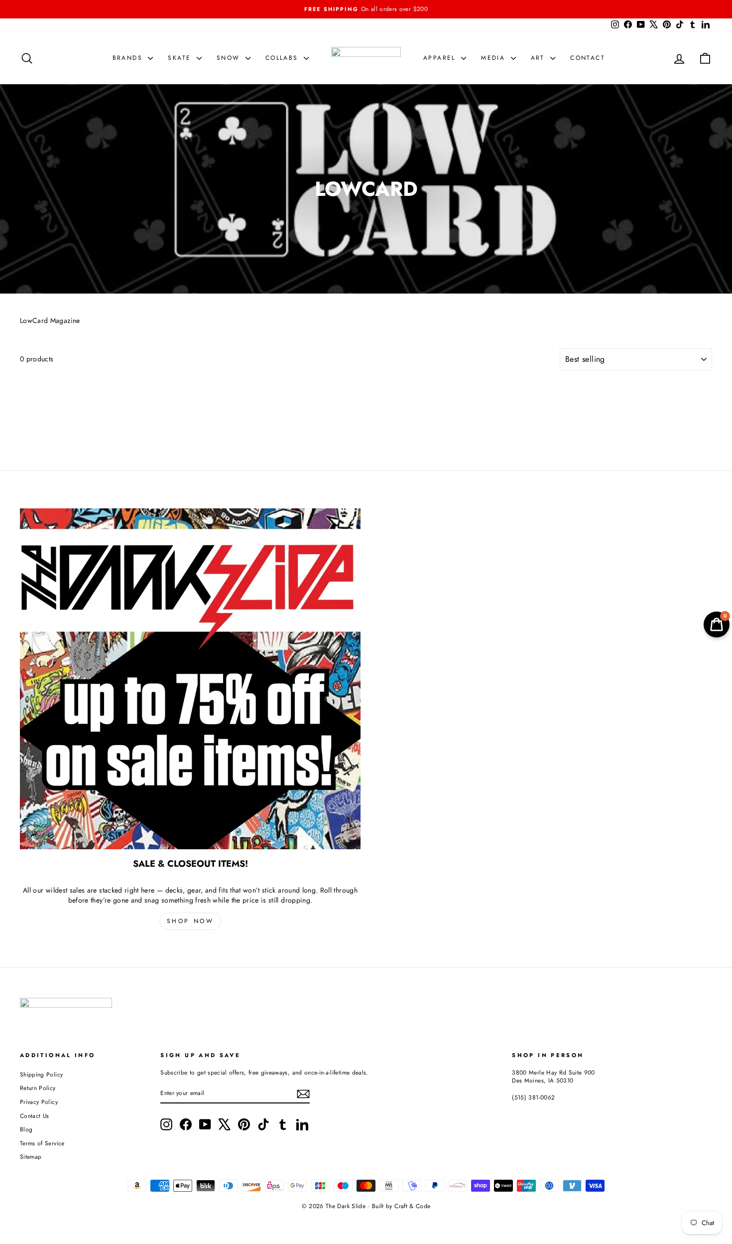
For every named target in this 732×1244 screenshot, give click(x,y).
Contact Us (34, 1115)
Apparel (441, 57)
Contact (587, 57)
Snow (230, 57)
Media (494, 57)
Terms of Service (42, 1143)
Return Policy (38, 1088)
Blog (26, 1129)
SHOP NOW (190, 921)
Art (539, 57)
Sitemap (30, 1156)
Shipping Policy (41, 1074)
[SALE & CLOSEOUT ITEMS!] (190, 678)
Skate (181, 57)
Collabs (283, 57)
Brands (129, 57)
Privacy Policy (39, 1101)
